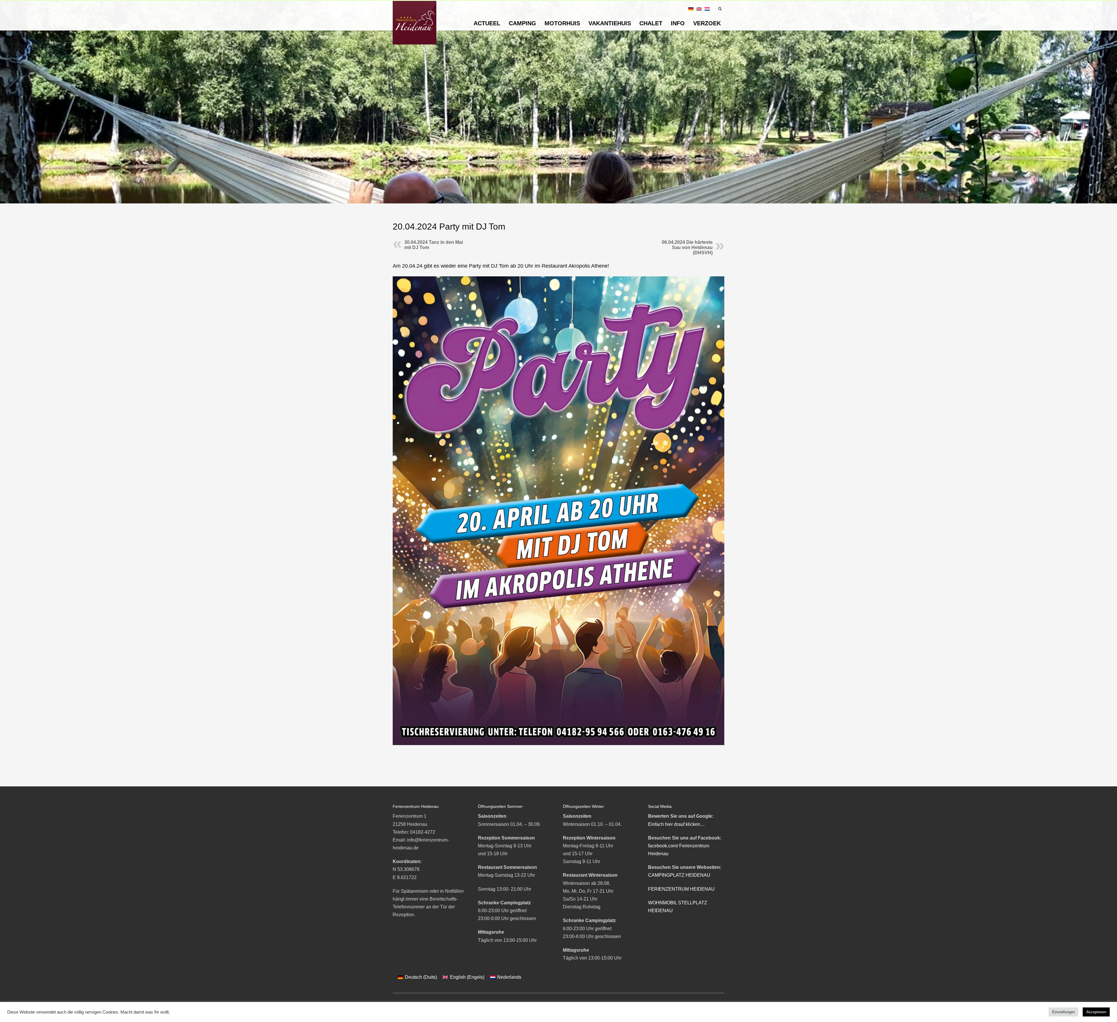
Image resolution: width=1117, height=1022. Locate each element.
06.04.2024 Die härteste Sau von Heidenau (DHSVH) (687, 247)
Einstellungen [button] (1063, 1012)
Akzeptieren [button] (1096, 1012)
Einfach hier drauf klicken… (676, 824)
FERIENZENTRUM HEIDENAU (681, 889)
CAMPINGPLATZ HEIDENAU (679, 875)
